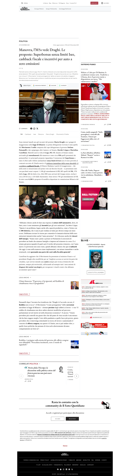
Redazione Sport (87, 181)
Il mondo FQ (73, 3)
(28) (110, 124)
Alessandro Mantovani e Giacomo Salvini (89, 162)
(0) (30, 381)
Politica (23, 41)
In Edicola (45, 3)
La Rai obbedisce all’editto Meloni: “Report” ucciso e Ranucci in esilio (90, 155)
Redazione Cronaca (88, 124)
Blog (50, 3)
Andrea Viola (29, 379)
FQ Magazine (62, 3)
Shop (67, 3)
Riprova (65, 445)
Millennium (55, 3)
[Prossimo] (76, 376)
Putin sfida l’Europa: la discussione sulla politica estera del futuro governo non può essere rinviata (41, 371)
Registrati (72, 419)
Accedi (57, 419)
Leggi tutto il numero (96, 272)
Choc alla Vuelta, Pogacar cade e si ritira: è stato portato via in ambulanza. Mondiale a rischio (92, 173)
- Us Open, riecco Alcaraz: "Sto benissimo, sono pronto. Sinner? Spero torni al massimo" (95, 292)
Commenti (24, 128)
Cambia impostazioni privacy (58, 460)
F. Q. (21, 68)
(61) (110, 162)
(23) (110, 145)
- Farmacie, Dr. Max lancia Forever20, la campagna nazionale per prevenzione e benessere (95, 304)
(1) (110, 181)
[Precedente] (21, 376)
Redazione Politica (87, 145)
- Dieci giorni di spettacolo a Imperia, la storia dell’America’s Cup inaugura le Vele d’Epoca (94, 296)
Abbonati (94, 3)
